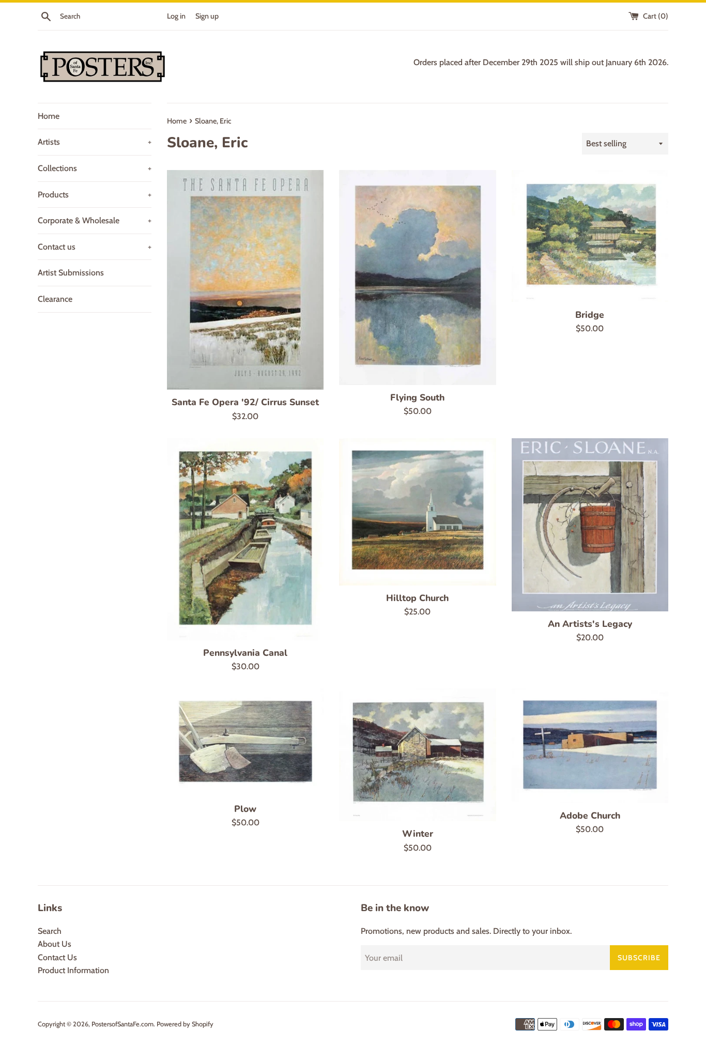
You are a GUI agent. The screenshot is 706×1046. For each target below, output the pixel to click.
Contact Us (57, 957)
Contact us (94, 247)
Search (50, 931)
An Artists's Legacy (590, 624)
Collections (94, 168)
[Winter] (417, 754)
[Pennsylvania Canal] (245, 539)
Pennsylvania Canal (245, 653)
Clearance (55, 299)
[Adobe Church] (590, 745)
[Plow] (245, 742)
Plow (245, 809)
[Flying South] (417, 277)
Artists (94, 142)
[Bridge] (590, 236)
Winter (417, 833)
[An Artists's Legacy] (590, 524)
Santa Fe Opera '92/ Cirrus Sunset (245, 402)
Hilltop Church (417, 598)
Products (94, 194)
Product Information (73, 970)
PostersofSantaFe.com (122, 1024)
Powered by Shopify (185, 1024)
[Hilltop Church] (417, 512)
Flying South (417, 397)
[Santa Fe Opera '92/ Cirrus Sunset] (245, 280)
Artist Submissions (71, 273)
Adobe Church (590, 815)
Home (48, 116)
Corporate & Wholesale (94, 220)
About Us (54, 944)
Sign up (207, 16)
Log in (176, 16)
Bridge (589, 315)
